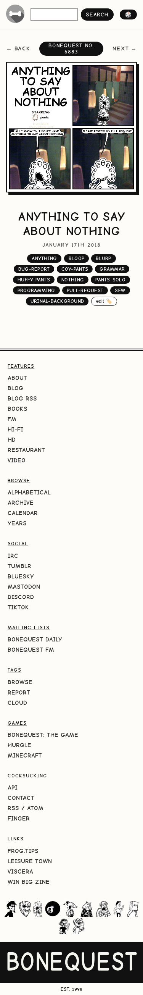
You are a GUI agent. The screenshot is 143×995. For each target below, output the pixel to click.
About (17, 377)
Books (17, 408)
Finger (19, 818)
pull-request (85, 290)
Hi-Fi (15, 429)
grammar (112, 269)
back (22, 48)
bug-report (34, 269)
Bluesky (21, 576)
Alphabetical (29, 492)
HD (12, 439)
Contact (21, 797)
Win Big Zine (29, 881)
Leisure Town (30, 861)
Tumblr (19, 566)
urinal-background (57, 301)
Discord (21, 597)
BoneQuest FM (31, 649)
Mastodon (24, 586)
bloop (76, 258)
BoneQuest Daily (35, 639)
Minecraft (25, 755)
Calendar (23, 513)
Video (17, 460)
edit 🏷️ (104, 301)
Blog (15, 388)
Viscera (20, 871)
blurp (103, 258)
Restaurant (26, 450)
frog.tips (23, 850)
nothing (72, 280)
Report (19, 692)
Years (17, 523)
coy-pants (74, 269)
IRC (13, 555)
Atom (35, 808)
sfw (120, 290)
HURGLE (19, 745)
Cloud (17, 702)
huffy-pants (34, 280)
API (13, 787)
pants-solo (110, 280)
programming (36, 290)
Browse (20, 682)
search (97, 14)
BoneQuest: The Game (43, 734)
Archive (21, 502)
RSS (13, 808)
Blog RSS (22, 398)
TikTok (18, 607)
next (120, 48)
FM (12, 419)
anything (44, 258)
